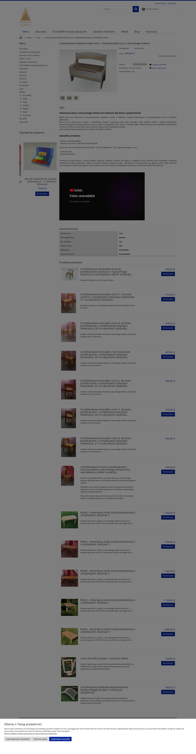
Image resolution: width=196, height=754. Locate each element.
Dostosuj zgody (40, 739)
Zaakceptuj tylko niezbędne (18, 739)
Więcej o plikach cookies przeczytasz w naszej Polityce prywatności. (30, 733)
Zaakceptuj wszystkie (60, 739)
